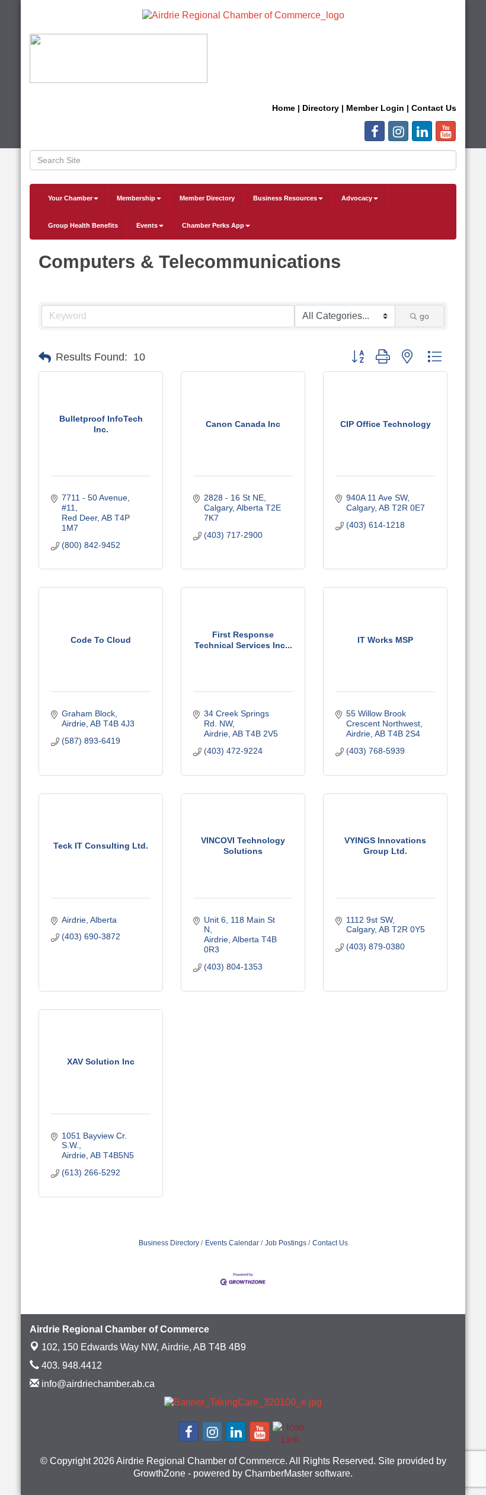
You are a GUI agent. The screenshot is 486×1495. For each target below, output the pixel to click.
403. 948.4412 (70, 1365)
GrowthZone (159, 1473)
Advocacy (356, 198)
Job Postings (285, 1243)
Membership (136, 198)
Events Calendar (232, 1243)
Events (147, 225)
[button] (45, 357)
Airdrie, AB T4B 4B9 (143, 1347)
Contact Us (330, 1243)
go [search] (424, 316)
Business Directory (169, 1243)
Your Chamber (70, 198)
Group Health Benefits (83, 225)
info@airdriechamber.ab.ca (97, 1384)
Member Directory (207, 198)
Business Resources (285, 198)
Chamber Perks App (213, 225)
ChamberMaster (278, 1473)
